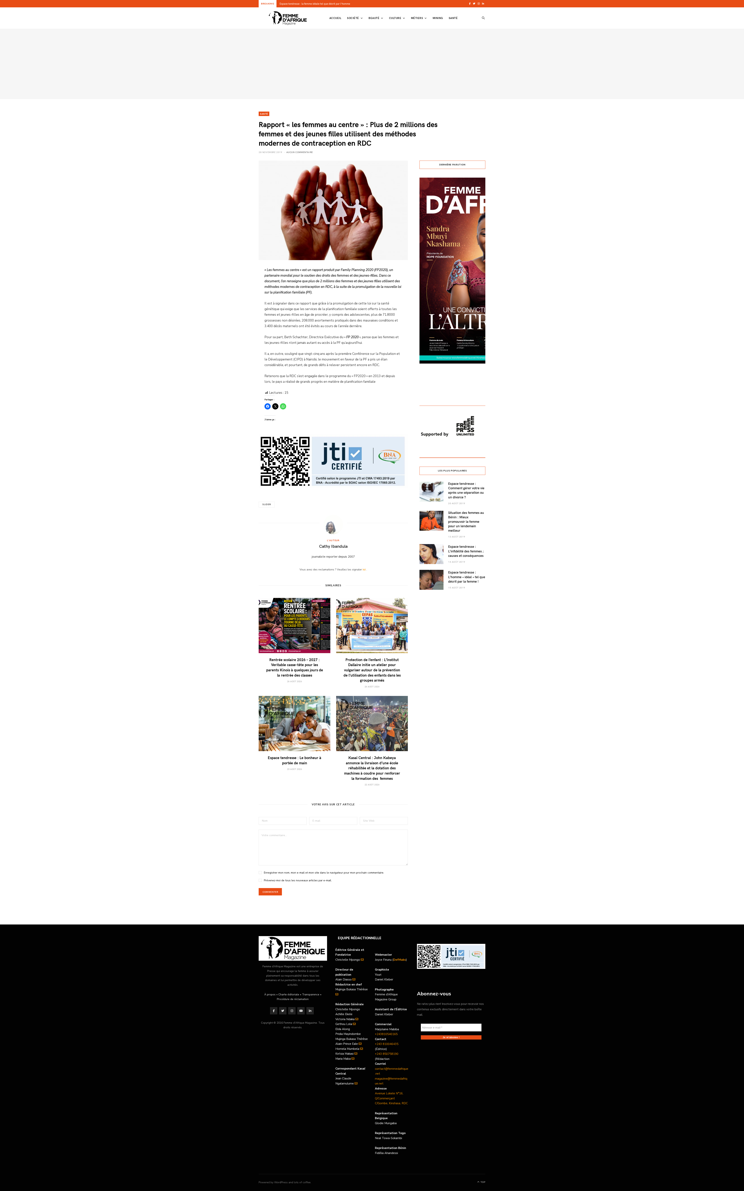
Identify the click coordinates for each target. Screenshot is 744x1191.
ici (364, 569)
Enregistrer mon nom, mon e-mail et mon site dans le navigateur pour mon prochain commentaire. (324, 873)
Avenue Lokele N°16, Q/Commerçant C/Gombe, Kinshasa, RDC (391, 1098)
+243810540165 (386, 1034)
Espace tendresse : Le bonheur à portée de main (294, 760)
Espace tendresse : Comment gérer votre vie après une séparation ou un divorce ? (466, 490)
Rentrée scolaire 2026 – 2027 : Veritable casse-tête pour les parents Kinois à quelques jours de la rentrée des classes (329, 3)
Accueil (335, 18)
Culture (395, 18)
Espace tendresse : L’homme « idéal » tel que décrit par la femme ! (466, 576)
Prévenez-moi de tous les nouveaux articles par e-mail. (298, 880)
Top (482, 1182)
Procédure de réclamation (293, 999)
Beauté (374, 18)
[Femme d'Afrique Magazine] (288, 18)
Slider (266, 504)
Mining (438, 18)
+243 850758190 (386, 1054)
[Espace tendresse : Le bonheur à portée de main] (294, 723)
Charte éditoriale (288, 994)
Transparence (310, 994)
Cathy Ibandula (333, 546)
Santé (453, 18)
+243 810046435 (386, 1044)
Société (353, 18)
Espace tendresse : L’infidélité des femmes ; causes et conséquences (466, 551)
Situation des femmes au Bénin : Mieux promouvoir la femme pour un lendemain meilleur (466, 521)
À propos (270, 994)
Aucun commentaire (299, 152)
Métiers (417, 18)
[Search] (483, 18)
